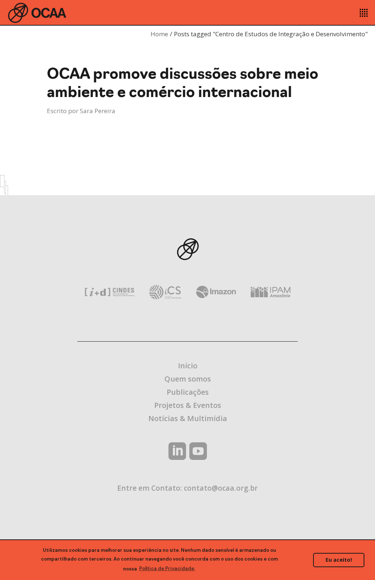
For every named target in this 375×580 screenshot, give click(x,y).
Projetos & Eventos (187, 405)
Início (187, 366)
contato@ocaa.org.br (221, 488)
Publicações (188, 392)
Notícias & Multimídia (187, 418)
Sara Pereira (97, 111)
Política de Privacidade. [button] (167, 568)
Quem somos (187, 379)
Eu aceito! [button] (339, 559)
